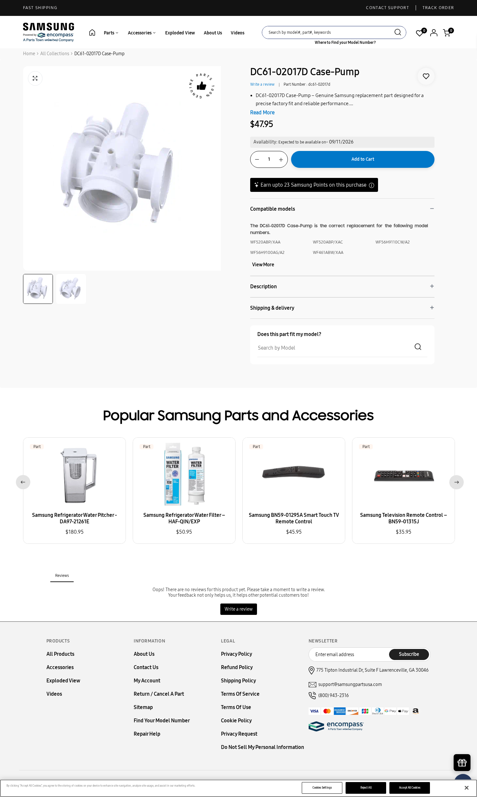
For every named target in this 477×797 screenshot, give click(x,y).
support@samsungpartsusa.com (350, 684)
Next (455, 481)
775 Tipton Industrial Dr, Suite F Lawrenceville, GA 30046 (372, 670)
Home (29, 53)
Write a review (262, 84)
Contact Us (146, 667)
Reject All (366, 787)
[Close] (466, 788)
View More (263, 265)
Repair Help (147, 734)
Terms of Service (240, 694)
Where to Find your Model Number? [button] (345, 42)
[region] (238, 788)
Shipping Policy (238, 681)
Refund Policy (237, 667)
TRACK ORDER (438, 7)
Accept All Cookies (409, 787)
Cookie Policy (236, 720)
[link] (426, 76)
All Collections (54, 53)
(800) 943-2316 (333, 695)
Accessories (140, 33)
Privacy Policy (236, 654)
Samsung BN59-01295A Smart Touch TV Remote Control (294, 518)
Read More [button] (262, 112)
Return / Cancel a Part (159, 694)
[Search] (398, 33)
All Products (60, 654)
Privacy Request (239, 734)
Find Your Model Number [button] (162, 720)
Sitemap (143, 707)
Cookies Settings (322, 787)
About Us (213, 33)
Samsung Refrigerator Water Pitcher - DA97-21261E (74, 518)
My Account (147, 681)
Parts (109, 33)
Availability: (265, 142)
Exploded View (180, 33)
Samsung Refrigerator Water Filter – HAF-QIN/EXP (184, 518)
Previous (22, 481)
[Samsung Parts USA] (48, 32)
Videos (237, 33)
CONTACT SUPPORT (387, 7)
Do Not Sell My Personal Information (262, 747)
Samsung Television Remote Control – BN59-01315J (403, 518)
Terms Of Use (236, 707)
